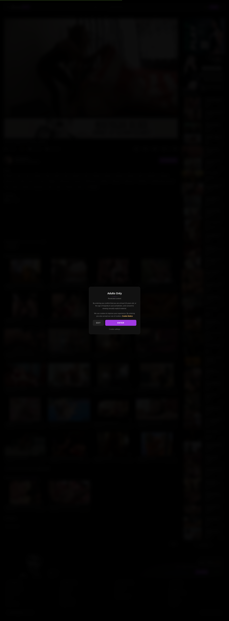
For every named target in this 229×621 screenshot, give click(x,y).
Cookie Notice (127, 316)
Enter (120, 323)
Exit (98, 323)
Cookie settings (114, 329)
